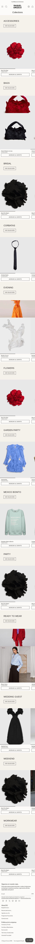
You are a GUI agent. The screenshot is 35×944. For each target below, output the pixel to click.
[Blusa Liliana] (15, 664)
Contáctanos (4, 918)
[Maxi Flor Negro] (15, 193)
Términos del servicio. (26, 898)
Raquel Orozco (5, 907)
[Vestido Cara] (15, 726)
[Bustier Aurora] (15, 336)
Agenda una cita (5, 913)
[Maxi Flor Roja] (15, 50)
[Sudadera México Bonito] (15, 522)
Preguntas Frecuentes (7, 915)
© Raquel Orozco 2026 (6, 941)
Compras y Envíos (5, 924)
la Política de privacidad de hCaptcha (9, 898)
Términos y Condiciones (7, 932)
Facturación (4, 930)
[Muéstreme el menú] (2, 7)
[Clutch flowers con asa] (15, 131)
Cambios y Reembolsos (7, 927)
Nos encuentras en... (6, 910)
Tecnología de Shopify (19, 941)
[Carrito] (32, 7)
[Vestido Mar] (15, 460)
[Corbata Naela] (15, 255)
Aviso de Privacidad (6, 935)
